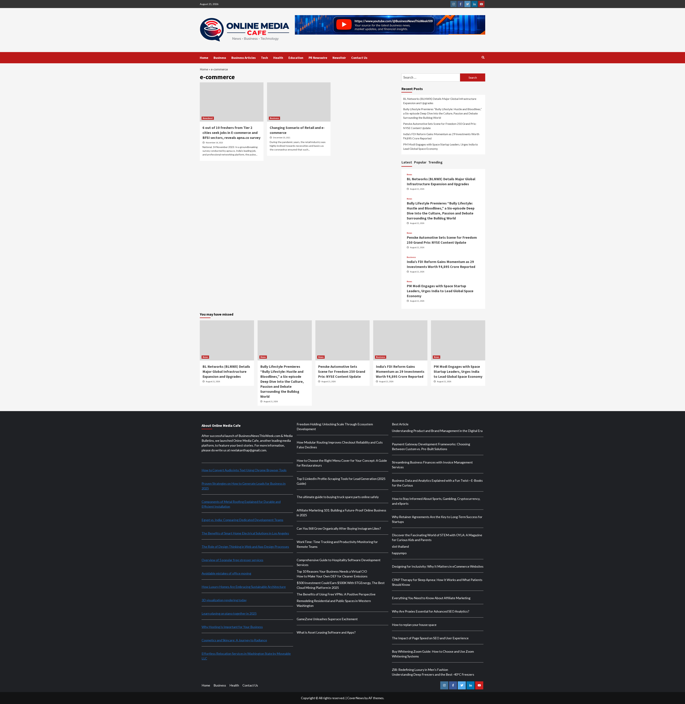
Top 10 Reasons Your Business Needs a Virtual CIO (332, 571)
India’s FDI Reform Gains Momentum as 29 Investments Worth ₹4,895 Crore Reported (441, 136)
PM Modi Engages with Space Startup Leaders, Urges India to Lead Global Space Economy (440, 146)
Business (220, 58)
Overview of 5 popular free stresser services (232, 560)
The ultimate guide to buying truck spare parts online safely (338, 497)
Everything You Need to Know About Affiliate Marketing (431, 598)
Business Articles (243, 58)
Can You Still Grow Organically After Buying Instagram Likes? (339, 528)
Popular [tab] (420, 162)
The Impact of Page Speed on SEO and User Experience (430, 638)
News (409, 174)
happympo (399, 553)
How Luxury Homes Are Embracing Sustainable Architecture (244, 587)
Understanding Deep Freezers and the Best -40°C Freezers (433, 674)
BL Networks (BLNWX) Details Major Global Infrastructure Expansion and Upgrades (439, 101)
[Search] (483, 57)
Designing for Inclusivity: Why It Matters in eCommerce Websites (437, 566)
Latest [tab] (406, 162)
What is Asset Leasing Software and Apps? (326, 632)
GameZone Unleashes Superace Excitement (327, 619)
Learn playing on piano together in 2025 (229, 613)
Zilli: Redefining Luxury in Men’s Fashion (420, 670)
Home (204, 58)
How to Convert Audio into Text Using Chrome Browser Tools (244, 470)
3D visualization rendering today (224, 600)
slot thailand (400, 546)
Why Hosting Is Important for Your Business (232, 627)
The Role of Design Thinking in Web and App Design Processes (245, 547)
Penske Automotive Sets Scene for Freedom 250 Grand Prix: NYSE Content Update (439, 126)
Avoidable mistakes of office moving (226, 573)
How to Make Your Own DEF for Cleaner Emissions (332, 576)
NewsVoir (339, 58)
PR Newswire (318, 58)
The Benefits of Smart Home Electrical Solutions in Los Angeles (245, 533)
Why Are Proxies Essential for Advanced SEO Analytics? (430, 611)
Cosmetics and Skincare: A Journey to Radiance (234, 640)
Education (295, 58)
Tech (264, 58)
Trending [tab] (435, 162)
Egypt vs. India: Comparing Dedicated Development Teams (242, 520)
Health (278, 58)
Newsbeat (208, 118)
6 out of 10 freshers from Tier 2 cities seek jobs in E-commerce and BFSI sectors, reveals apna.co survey (231, 132)
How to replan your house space (414, 625)
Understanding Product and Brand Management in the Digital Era (437, 431)
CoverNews (355, 698)
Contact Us (359, 58)
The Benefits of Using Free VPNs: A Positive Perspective (336, 594)
